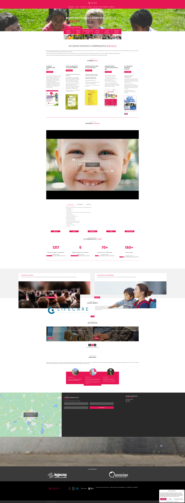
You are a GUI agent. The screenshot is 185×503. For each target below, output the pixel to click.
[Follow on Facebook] (125, 114)
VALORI (74, 231)
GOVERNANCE (92, 231)
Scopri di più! (49, 71)
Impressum (176, 501)
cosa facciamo (70, 204)
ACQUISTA (97, 297)
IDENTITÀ (55, 231)
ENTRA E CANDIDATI (51, 297)
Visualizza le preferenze (178, 499)
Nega (170, 499)
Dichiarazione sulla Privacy (170, 501)
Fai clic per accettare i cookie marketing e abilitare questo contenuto (92, 164)
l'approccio (88, 204)
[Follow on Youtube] (95, 345)
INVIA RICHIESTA (102, 407)
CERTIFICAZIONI (129, 231)
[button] (183, 490)
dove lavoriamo (80, 204)
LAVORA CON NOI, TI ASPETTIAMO (74, 27)
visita (92, 316)
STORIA (111, 231)
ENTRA (50, 338)
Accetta (163, 499)
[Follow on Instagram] (127, 114)
